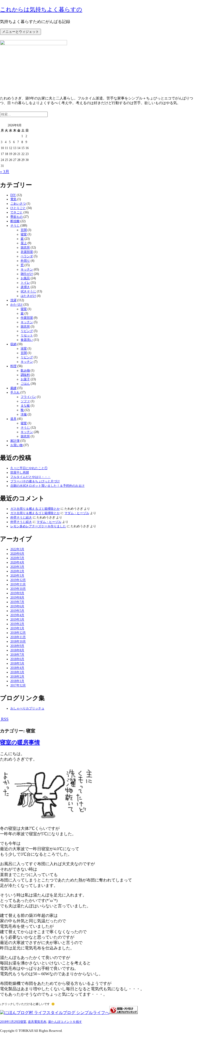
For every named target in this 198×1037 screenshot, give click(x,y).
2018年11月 (18, 637)
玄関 (24, 230)
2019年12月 (18, 580)
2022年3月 (17, 549)
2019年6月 (17, 606)
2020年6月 (17, 553)
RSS (4, 719)
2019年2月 (17, 624)
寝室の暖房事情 (20, 742)
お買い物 (16, 445)
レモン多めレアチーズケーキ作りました (38, 526)
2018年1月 (17, 681)
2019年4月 (17, 615)
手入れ (15, 392)
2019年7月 (17, 602)
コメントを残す (71, 1022)
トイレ (25, 282)
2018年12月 (18, 632)
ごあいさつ (18, 203)
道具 (13, 419)
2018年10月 (18, 641)
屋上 (24, 243)
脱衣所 (25, 247)
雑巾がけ (27, 274)
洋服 (24, 414)
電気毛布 (40, 1022)
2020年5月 (17, 558)
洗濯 (13, 300)
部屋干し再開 (19, 472)
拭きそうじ (28, 291)
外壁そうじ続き (21, 517)
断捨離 (15, 221)
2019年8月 (17, 597)
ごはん (25, 383)
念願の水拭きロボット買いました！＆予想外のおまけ (47, 485)
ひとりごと (18, 208)
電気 (13, 199)
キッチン (27, 269)
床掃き (25, 287)
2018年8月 (17, 650)
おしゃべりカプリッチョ (27, 708)
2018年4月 (17, 668)
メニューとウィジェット (20, 32)
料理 (13, 366)
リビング (27, 331)
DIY (13, 195)
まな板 (25, 405)
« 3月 (4, 171)
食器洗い (27, 340)
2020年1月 (17, 575)
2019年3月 (17, 619)
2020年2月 (17, 571)
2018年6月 (17, 659)
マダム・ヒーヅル (76, 513)
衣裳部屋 (27, 252)
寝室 (24, 234)
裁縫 (13, 388)
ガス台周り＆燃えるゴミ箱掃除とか (35, 508)
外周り (25, 260)
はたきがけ (28, 296)
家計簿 (15, 441)
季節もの (16, 217)
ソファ (25, 401)
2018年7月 (17, 654)
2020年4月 (17, 562)
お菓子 (25, 379)
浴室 (24, 348)
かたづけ (16, 304)
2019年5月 (17, 611)
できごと (16, 212)
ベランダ (27, 256)
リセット (27, 335)
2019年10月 (18, 589)
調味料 (25, 375)
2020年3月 (17, 567)
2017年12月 (18, 685)
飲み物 (25, 370)
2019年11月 (18, 584)
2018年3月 (17, 672)
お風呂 (25, 278)
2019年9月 (17, 593)
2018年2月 (17, 676)
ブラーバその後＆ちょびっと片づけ (35, 481)
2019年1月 (17, 628)
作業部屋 (27, 318)
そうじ (15, 225)
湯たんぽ (54, 1022)
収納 (13, 344)
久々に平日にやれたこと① (28, 468)
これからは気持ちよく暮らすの (41, 9)
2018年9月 (17, 646)
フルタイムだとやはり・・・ (30, 477)
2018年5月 (17, 663)
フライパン (28, 397)
